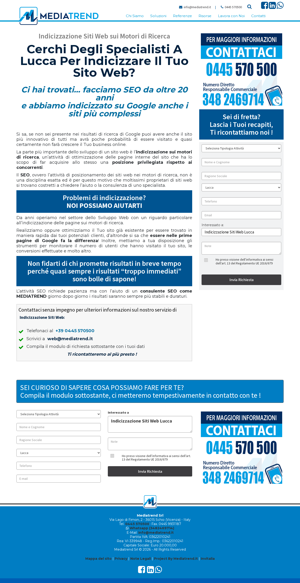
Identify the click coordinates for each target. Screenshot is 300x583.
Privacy (121, 558)
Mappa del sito (98, 558)
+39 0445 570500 (75, 330)
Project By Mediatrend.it (176, 558)
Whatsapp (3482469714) (152, 528)
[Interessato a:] (213, 228)
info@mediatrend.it (197, 7)
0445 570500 (233, 7)
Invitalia (208, 558)
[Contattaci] (241, 69)
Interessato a (118, 412)
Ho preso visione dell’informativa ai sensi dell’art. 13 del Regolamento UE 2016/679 (244, 261)
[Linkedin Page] (272, 7)
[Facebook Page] (264, 7)
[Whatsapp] (280, 7)
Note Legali (140, 558)
